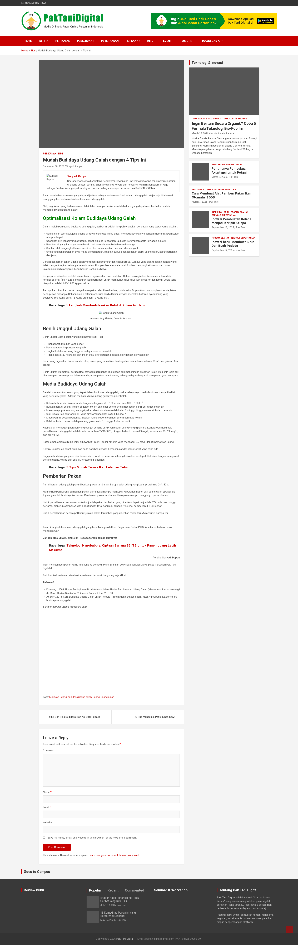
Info (150, 40)
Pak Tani (233, 177)
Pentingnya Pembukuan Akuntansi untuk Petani (229, 170)
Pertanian (62, 40)
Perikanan (133, 40)
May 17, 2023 (107, 920)
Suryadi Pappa (74, 166)
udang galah (107, 697)
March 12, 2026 (200, 133)
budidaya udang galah (80, 697)
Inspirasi (217, 212)
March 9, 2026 (219, 177)
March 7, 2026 (199, 201)
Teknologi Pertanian (234, 119)
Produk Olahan (240, 212)
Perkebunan (85, 40)
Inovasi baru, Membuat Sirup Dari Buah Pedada (233, 244)
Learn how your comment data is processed (114, 855)
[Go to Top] (289, 929)
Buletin (186, 40)
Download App (212, 40)
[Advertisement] (111, 653)
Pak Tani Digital (124, 938)
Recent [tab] (112, 890)
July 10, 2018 (107, 905)
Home (28, 40)
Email (47, 807)
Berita (43, 40)
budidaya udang (58, 697)
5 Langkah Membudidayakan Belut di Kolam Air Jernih (106, 305)
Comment (48, 750)
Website (47, 822)
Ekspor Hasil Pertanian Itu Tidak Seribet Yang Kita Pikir (119, 899)
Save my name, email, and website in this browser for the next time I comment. (92, 837)
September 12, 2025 (223, 227)
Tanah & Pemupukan (209, 119)
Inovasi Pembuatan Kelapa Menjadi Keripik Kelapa (231, 221)
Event (167, 40)
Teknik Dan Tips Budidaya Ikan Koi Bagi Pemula (73, 716)
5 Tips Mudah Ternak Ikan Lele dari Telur (97, 467)
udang (96, 697)
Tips (60, 153)
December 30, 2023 (53, 166)
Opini (226, 212)
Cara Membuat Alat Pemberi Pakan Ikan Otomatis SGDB (221, 195)
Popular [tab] (95, 890)
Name (47, 792)
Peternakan (110, 40)
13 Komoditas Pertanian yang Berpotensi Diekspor (118, 914)
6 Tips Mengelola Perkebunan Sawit (155, 716)
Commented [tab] (134, 890)
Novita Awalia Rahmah (223, 133)
